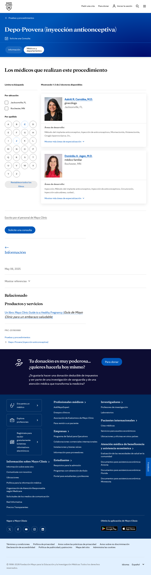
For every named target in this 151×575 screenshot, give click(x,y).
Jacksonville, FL (18, 102)
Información (14, 49)
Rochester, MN (18, 108)
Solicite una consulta (20, 230)
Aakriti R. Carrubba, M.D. (79, 99)
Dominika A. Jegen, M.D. (78, 155)
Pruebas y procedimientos (21, 18)
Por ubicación (12, 95)
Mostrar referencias (16, 281)
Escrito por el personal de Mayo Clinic (26, 217)
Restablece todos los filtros (21, 184)
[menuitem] (14, 50)
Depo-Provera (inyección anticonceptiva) (60, 29)
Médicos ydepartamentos (34, 49)
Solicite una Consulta (20, 38)
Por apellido (11, 116)
